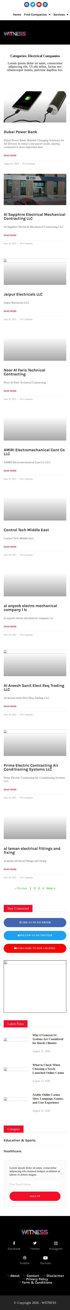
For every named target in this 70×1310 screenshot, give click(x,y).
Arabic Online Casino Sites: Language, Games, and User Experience (47, 1098)
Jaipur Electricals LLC (23, 294)
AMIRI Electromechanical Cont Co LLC (34, 452)
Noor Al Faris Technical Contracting (24, 372)
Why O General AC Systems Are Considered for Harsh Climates (47, 1039)
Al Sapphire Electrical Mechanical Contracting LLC (34, 216)
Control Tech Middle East (26, 530)
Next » (51, 888)
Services (59, 14)
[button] (65, 33)
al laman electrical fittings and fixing (32, 850)
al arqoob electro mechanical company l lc (30, 607)
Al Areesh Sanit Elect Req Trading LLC (34, 687)
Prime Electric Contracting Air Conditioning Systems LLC (31, 767)
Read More (10, 155)
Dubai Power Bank (20, 132)
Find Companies (35, 14)
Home (17, 14)
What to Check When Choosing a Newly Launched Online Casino (48, 1068)
